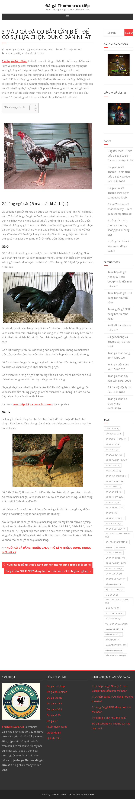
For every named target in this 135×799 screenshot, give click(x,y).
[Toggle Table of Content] (31, 108)
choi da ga (112, 428)
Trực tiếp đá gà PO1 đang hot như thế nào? (120, 297)
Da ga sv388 (54, 709)
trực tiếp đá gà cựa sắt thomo (33, 404)
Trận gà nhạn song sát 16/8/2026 (119, 355)
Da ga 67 (52, 721)
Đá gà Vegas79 (113, 650)
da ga (110, 439)
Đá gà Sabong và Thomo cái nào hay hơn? (119, 341)
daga (122, 439)
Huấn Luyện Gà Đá (70, 49)
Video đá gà (54, 732)
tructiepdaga (113, 618)
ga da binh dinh (115, 558)
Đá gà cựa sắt (17, 49)
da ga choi (112, 465)
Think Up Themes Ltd (61, 794)
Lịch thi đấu (53, 738)
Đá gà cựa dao (114, 629)
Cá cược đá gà (113, 434)
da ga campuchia (116, 460)
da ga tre (111, 513)
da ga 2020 (112, 444)
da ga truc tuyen (115, 529)
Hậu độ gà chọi (114, 589)
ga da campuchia (115, 563)
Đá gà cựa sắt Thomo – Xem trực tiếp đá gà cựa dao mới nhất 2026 (119, 174)
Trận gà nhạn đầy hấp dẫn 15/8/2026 (119, 378)
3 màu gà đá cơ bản (33, 53)
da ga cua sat (114, 481)
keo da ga (111, 595)
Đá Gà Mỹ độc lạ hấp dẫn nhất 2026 (120, 389)
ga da (120, 547)
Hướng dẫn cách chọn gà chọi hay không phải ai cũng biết (119, 227)
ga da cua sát (113, 574)
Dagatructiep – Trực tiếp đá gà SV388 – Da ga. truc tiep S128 (120, 155)
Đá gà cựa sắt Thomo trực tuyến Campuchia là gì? (118, 192)
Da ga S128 (112, 502)
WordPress (89, 794)
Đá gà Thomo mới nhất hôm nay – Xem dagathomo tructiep (120, 208)
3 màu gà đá (13, 53)
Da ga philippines (57, 692)
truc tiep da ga (114, 613)
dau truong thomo (116, 542)
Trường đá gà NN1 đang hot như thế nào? (119, 313)
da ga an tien (114, 455)
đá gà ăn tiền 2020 (115, 655)
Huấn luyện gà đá (57, 726)
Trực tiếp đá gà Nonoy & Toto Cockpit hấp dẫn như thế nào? (120, 279)
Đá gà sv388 (112, 640)
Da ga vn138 (54, 703)
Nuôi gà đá (112, 608)
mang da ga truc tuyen (116, 601)
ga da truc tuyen (115, 579)
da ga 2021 (111, 449)
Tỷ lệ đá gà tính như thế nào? (119, 328)
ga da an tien (113, 552)
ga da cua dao (113, 568)
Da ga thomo (54, 697)
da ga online (114, 492)
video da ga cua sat (116, 624)
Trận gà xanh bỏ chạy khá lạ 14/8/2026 (117, 403)
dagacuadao (113, 471)
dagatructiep (113, 523)
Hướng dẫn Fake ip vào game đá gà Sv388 (119, 246)
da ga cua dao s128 (116, 476)
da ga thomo (114, 507)
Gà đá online (113, 584)
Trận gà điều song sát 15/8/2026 (118, 367)
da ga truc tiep (114, 518)
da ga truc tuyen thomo (117, 535)
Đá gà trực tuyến (115, 645)
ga (108, 547)
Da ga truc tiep (56, 686)
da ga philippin (114, 497)
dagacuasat (113, 486)
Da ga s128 (54, 715)
